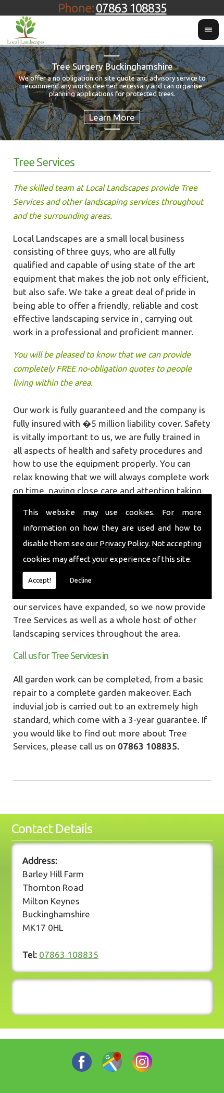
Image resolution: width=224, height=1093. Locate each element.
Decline (81, 580)
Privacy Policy (123, 543)
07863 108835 (131, 8)
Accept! (39, 580)
